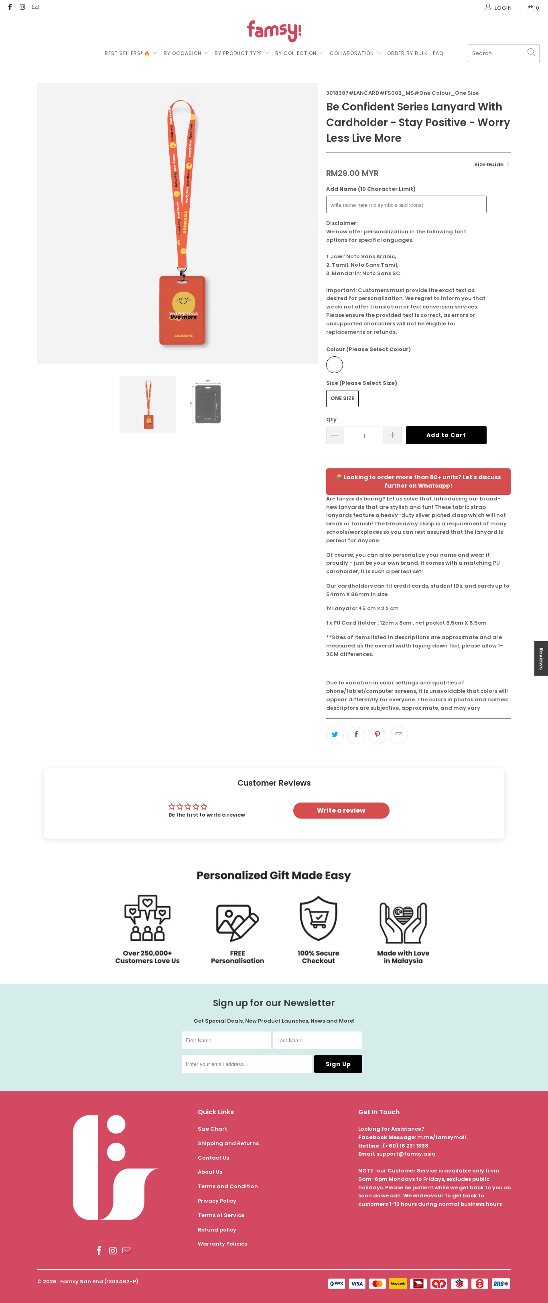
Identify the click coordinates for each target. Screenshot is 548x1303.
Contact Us (213, 1158)
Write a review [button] (341, 810)
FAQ (438, 53)
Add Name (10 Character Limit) (371, 189)
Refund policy (217, 1230)
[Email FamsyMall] (35, 8)
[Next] (312, 223)
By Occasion (182, 53)
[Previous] (43, 223)
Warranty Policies (222, 1244)
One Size (342, 398)
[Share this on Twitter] (335, 735)
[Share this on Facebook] (356, 735)
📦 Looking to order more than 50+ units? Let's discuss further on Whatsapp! (418, 481)
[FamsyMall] (274, 32)
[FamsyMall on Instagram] (22, 8)
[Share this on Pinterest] (377, 735)
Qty (331, 419)
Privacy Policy (217, 1201)
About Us (210, 1172)
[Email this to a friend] (399, 735)
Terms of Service (221, 1215)
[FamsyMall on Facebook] (9, 8)
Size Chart (212, 1129)
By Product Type (238, 53)
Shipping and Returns (228, 1143)
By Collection (296, 53)
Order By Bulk (407, 53)
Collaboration (352, 53)
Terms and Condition (228, 1186)
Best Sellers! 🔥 (128, 53)
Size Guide (489, 164)
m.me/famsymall (441, 1137)
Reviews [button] (541, 658)
